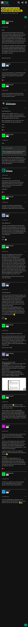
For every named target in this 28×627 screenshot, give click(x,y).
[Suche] (18, 2)
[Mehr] (25, 27)
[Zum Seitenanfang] (25, 625)
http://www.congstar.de (14, 365)
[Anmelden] (22, 2)
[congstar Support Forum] (5, 2)
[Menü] (25, 2)
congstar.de (20, 113)
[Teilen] (25, 17)
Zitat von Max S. (8, 148)
